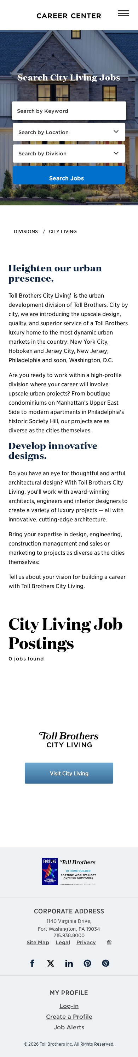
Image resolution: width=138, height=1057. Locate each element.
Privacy (86, 942)
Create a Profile (69, 1016)
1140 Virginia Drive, (69, 925)
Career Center (23, 5)
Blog (106, 963)
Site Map (38, 942)
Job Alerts (69, 1026)
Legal (63, 942)
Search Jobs (66, 178)
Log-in (69, 1005)
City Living (63, 231)
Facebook (32, 963)
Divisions (26, 231)
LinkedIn (69, 963)
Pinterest (87, 963)
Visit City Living (69, 773)
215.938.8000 (69, 935)
